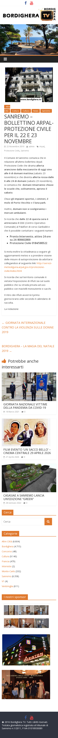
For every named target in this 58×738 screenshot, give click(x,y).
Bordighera (7, 546)
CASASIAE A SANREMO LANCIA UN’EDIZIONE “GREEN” (23, 497)
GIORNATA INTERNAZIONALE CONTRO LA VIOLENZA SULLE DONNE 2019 (28, 327)
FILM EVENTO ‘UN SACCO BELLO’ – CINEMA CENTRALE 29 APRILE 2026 (27, 451)
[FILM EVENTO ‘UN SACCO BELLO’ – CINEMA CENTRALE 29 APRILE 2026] (26, 420)
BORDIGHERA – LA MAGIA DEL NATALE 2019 (28, 348)
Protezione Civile (11, 150)
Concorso (7, 551)
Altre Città (7, 541)
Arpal (41, 146)
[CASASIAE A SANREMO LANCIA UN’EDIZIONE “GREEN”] (29, 465)
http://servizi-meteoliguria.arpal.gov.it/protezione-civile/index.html (28, 267)
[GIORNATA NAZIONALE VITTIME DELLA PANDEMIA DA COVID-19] (29, 374)
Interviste (6, 566)
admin (31, 146)
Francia (5, 561)
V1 (3, 581)
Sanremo (46, 110)
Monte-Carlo (8, 571)
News (35, 110)
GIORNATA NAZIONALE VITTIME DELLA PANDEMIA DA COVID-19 (25, 406)
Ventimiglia (7, 586)
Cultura (15, 110)
